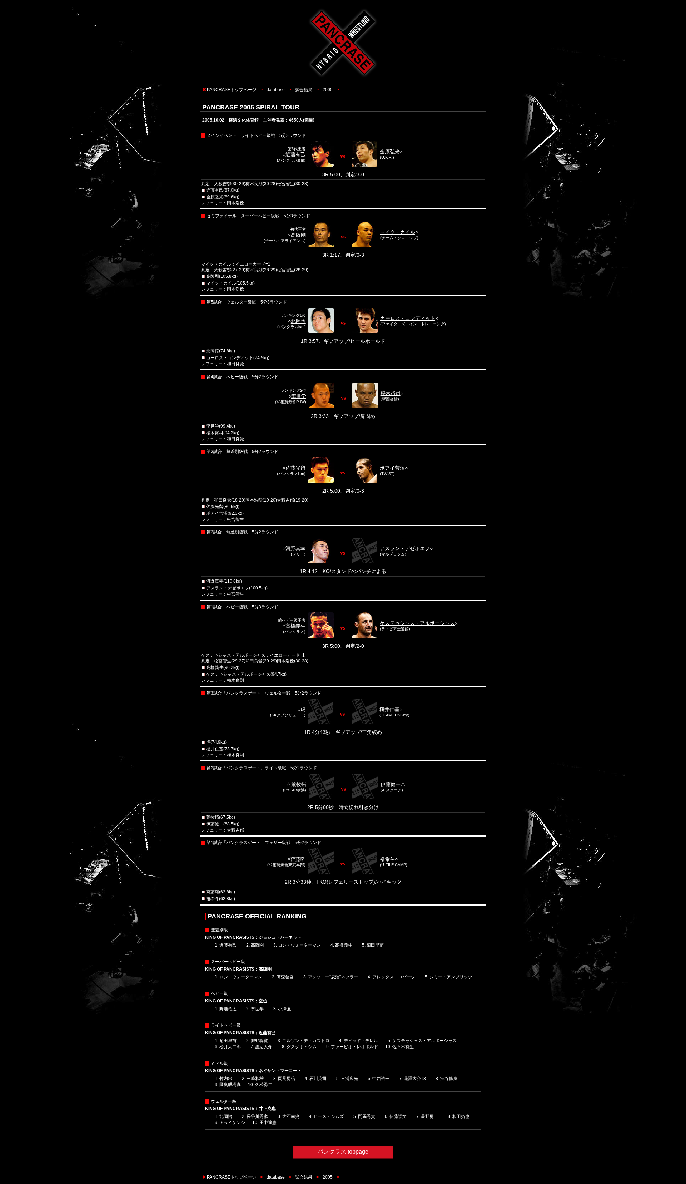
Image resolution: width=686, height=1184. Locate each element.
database (276, 89)
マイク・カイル (397, 232)
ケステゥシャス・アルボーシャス (417, 623)
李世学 (298, 396)
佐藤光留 (295, 468)
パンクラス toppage (343, 1152)
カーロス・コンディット (407, 318)
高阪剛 (298, 235)
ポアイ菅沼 (392, 468)
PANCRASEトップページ (231, 89)
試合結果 (303, 89)
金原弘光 (390, 151)
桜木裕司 (391, 393)
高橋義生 (295, 626)
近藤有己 (295, 154)
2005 (328, 89)
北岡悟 (298, 321)
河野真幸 (295, 548)
